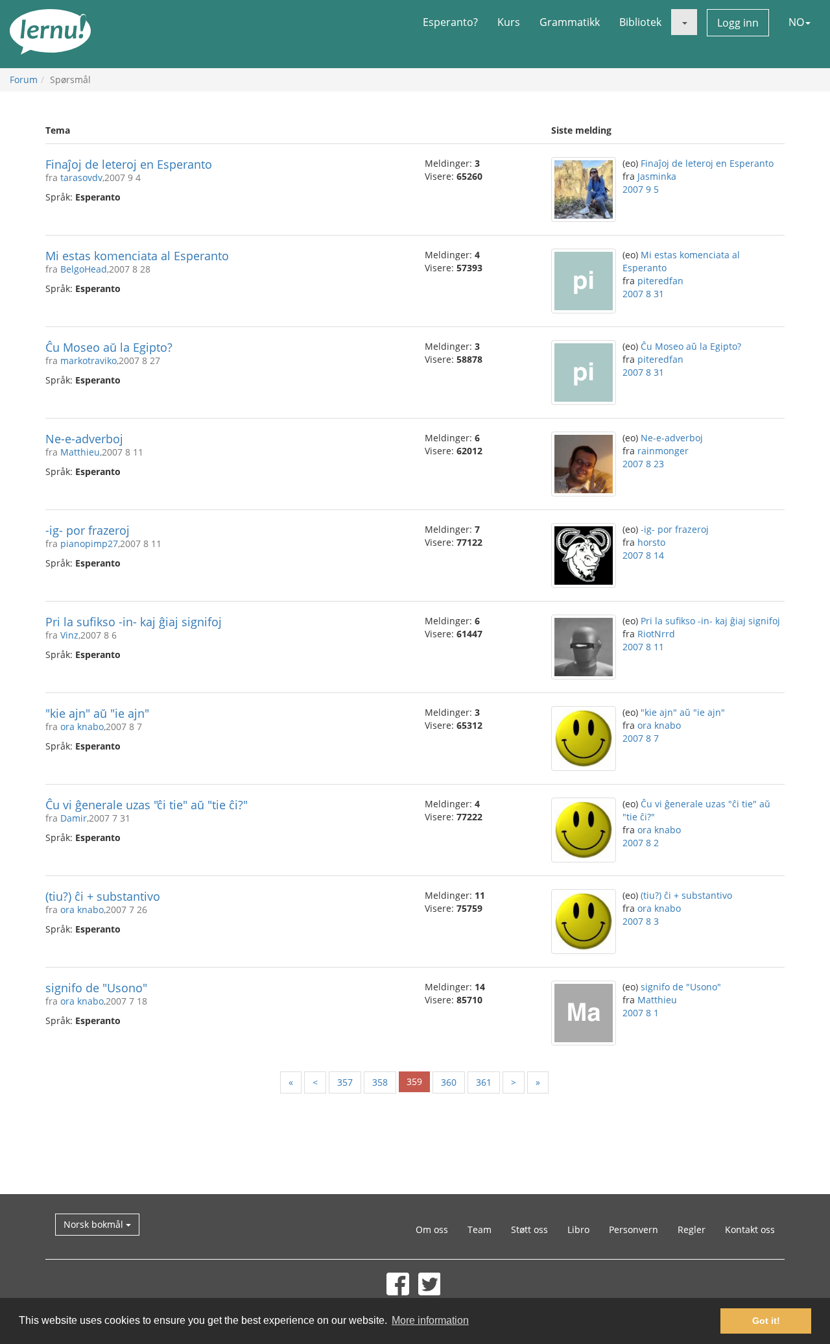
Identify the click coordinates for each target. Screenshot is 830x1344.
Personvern (633, 1229)
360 (448, 1082)
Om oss (432, 1229)
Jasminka (656, 176)
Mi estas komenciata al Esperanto (137, 255)
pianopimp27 (89, 543)
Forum (24, 79)
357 (345, 1082)
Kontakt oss (750, 1229)
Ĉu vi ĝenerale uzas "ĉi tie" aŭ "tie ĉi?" (146, 805)
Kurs (508, 22)
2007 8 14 (643, 555)
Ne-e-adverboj (84, 438)
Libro (578, 1229)
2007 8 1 (640, 1013)
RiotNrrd (656, 634)
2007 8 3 (640, 921)
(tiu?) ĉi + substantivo (102, 896)
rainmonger (663, 451)
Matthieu (80, 452)
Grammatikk (570, 22)
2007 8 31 (643, 293)
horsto (651, 542)
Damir (73, 818)
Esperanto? (450, 22)
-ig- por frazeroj (87, 530)
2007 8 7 (640, 738)
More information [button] (430, 1320)
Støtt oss (529, 1229)
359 (414, 1081)
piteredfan (660, 281)
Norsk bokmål (95, 1224)
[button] (684, 22)
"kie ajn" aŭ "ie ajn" (97, 713)
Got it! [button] (766, 1320)
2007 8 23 (643, 464)
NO (796, 22)
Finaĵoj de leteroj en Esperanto (128, 164)
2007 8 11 (643, 647)
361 (484, 1082)
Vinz (69, 635)
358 (380, 1082)
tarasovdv (81, 177)
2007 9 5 (640, 189)
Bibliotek (640, 22)
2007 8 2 (640, 843)
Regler (692, 1229)
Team (480, 1229)
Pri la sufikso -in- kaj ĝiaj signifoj (133, 621)
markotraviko (88, 360)
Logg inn (738, 23)
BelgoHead (83, 269)
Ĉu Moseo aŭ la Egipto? (108, 347)
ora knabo (82, 726)
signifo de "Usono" (96, 988)
